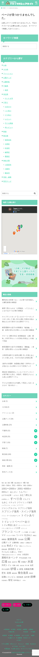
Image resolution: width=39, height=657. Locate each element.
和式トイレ (12, 545)
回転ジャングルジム (25, 546)
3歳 (12, 483)
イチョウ (12, 502)
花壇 (9, 573)
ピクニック (24, 528)
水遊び (24, 562)
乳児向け (28, 535)
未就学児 (14, 562)
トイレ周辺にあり (10, 525)
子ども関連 (9, 123)
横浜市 (7, 173)
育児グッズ (7, 181)
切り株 (4, 546)
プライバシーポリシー (28, 648)
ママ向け (8, 115)
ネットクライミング (24, 525)
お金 (4, 65)
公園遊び (22, 542)
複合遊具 (23, 572)
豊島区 (7, 156)
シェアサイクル (6, 505)
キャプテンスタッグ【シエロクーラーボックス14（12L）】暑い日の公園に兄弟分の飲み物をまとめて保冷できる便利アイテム (18, 319)
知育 (31, 565)
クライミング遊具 (24, 502)
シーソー (20, 505)
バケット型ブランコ (7, 528)
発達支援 (22, 565)
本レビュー (9, 127)
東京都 (5, 136)
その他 (5, 69)
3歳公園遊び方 (18, 482)
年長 (29, 558)
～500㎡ (24, 580)
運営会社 (7, 648)
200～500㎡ (6, 485)
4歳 (24, 483)
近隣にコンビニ (9, 577)
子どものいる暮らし (9, 552)
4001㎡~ (5, 492)
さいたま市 (9, 98)
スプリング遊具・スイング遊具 (19, 511)
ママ (4, 535)
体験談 (4, 539)
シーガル (13, 505)
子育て (5, 102)
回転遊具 (4, 549)
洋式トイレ (7, 565)
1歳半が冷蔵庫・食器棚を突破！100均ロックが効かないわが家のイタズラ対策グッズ (18, 365)
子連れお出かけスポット (9, 554)
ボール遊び (32, 532)
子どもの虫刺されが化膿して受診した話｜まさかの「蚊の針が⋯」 (18, 384)
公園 (27, 539)
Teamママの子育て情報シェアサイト (21, 652)
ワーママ (19, 535)
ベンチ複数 (25, 532)
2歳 (8, 483)
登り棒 (27, 565)
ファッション (8, 73)
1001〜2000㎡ (9, 488)
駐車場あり (17, 580)
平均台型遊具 (23, 558)
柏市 (6, 90)
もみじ (5, 502)
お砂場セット (5, 499)
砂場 (13, 568)
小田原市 (8, 165)
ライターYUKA (10, 535)
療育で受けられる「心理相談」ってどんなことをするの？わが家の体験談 (18, 309)
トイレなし (5, 518)
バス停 (17, 528)
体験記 (34, 535)
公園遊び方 (28, 542)
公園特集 (6, 82)
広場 (4, 561)
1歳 (5, 483)
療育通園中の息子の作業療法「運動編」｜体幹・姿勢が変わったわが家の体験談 (18, 348)
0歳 (3, 483)
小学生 (19, 554)
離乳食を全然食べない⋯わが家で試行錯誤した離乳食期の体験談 (18, 301)
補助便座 (14, 573)
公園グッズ (7, 78)
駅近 (10, 580)
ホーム (19, 619)
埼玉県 (5, 94)
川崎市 (7, 169)
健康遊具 (12, 539)
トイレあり (28, 515)
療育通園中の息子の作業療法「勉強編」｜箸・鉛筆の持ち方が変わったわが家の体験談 (18, 329)
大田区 (7, 144)
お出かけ (8, 107)
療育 (17, 565)
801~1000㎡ (27, 485)
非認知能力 (5, 580)
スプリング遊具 (25, 508)
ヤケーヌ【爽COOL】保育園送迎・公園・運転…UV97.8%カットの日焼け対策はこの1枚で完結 (18, 338)
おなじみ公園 (19, 622)
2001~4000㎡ (25, 488)
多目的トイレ (14, 549)
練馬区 (7, 152)
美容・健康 (7, 177)
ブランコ (7, 531)
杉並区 (7, 148)
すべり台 (16, 498)
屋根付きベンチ (10, 557)
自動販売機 (29, 569)
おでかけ (16, 495)
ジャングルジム (9, 508)
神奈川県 (6, 161)
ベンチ (17, 532)
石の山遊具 (6, 569)
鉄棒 (33, 576)
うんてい (23, 492)
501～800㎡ (17, 485)
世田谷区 (8, 140)
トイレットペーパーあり (16, 521)
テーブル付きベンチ (13, 516)
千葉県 (5, 86)
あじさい (14, 492)
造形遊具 (19, 577)
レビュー (8, 119)
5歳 (27, 483)
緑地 (21, 569)
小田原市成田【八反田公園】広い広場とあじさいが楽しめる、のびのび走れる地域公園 (18, 356)
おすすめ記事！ (7, 495)
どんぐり (26, 499)
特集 (14, 565)
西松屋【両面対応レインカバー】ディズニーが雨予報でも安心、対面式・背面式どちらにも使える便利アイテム (18, 374)
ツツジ (4, 516)
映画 (4, 131)
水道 (30, 561)
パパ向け (8, 111)
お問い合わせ (16, 648)
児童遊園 (20, 539)
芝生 (4, 573)
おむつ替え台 (26, 495)
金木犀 (27, 577)
